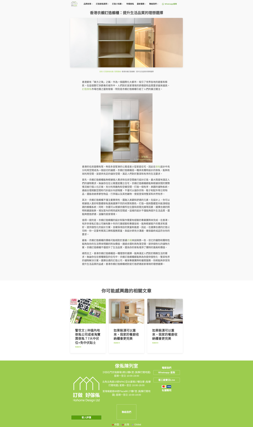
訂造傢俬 (87, 89)
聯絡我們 (126, 412)
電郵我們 (166, 367)
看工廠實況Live (166, 380)
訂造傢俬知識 (108, 71)
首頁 (101, 71)
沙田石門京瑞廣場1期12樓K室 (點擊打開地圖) (126, 372)
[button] (88, 4)
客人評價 (86, 417)
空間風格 (117, 71)
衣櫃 (129, 240)
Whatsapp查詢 (171, 4)
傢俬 (158, 166)
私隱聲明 (166, 390)
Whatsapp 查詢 (166, 372)
